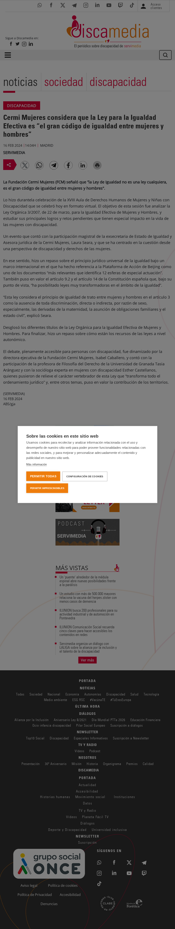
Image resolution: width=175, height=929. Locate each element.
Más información (36, 464)
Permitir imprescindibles (47, 488)
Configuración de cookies (84, 476)
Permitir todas (43, 476)
